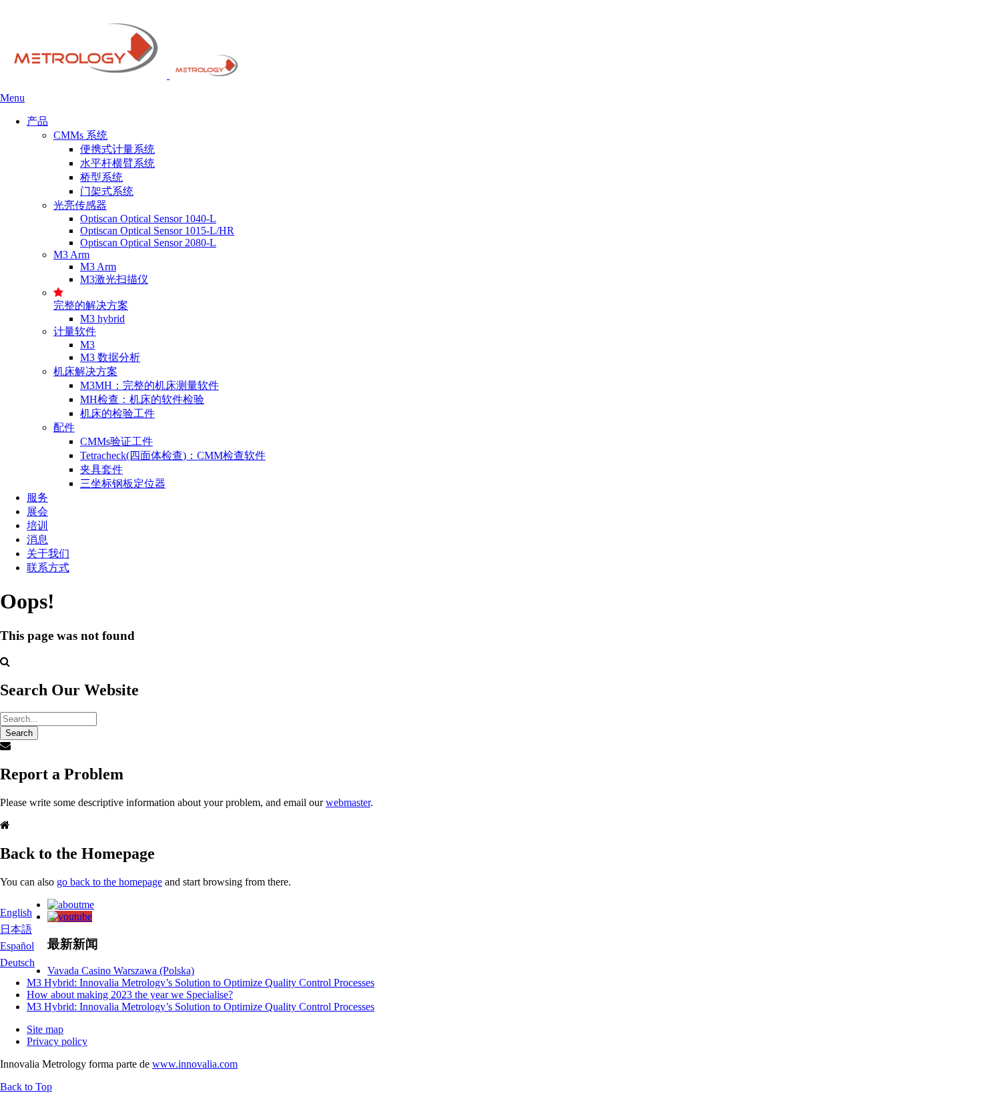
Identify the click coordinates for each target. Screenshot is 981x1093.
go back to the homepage (109, 881)
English (16, 912)
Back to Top (26, 1086)
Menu (12, 97)
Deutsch (17, 962)
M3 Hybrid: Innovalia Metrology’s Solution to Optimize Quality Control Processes (200, 982)
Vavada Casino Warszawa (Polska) (120, 970)
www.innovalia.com (195, 1064)
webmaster (348, 802)
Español (17, 946)
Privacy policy (57, 1041)
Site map (45, 1029)
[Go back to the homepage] (121, 75)
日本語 (16, 929)
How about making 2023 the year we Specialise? (130, 994)
